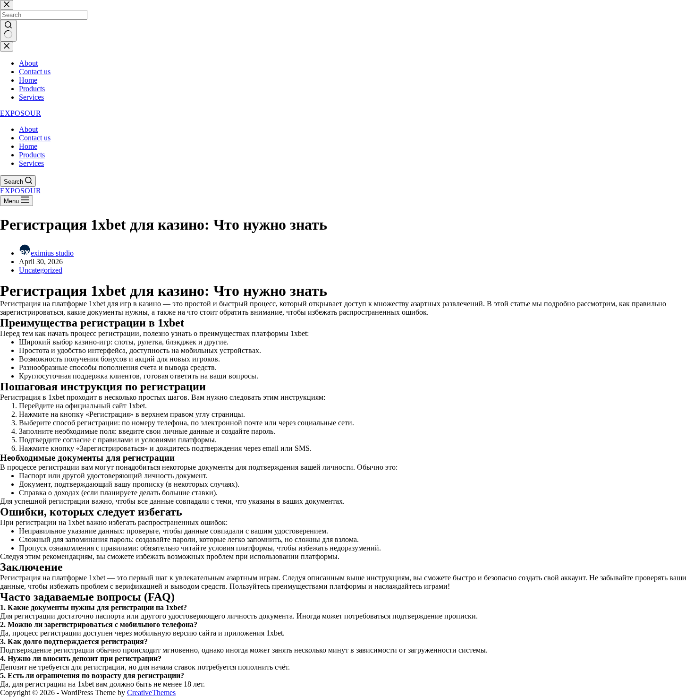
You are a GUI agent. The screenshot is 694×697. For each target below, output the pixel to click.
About (28, 129)
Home (28, 146)
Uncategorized (40, 270)
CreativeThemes (151, 692)
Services (31, 163)
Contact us (35, 138)
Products (32, 155)
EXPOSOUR (20, 113)
